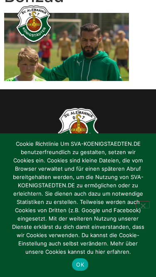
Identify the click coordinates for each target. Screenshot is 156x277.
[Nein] (143, 204)
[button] (141, 24)
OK (80, 264)
